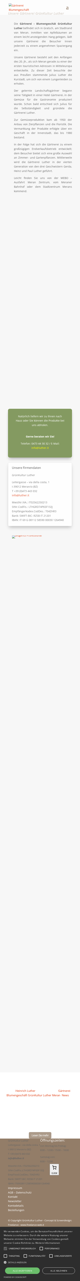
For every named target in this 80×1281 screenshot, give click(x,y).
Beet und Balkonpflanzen (36, 978)
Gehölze (21, 1025)
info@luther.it (40, 448)
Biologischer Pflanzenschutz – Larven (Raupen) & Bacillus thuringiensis (40, 1079)
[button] (40, 1262)
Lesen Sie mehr (40, 1135)
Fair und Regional (26, 307)
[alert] (40, 1254)
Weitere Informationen (47, 1242)
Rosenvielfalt (26, 559)
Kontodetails (16, 1205)
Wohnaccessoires (30, 741)
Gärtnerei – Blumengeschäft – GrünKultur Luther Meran (40, 257)
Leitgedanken (23, 354)
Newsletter (15, 1201)
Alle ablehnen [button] (58, 1270)
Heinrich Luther (25, 1091)
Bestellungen (16, 1210)
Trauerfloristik (27, 820)
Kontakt (12, 1196)
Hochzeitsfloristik (30, 899)
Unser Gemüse (27, 647)
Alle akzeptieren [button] (22, 1270)
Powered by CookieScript (15, 1277)
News (65, 1095)
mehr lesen (18, 242)
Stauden (21, 605)
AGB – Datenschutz (20, 1192)
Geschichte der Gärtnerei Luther (40, 202)
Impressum (15, 1188)
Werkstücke (25, 694)
